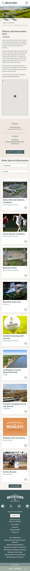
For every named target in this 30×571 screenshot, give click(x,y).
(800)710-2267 (15, 140)
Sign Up (15, 516)
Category (7, 165)
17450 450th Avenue (15, 127)
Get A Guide (15, 569)
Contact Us (15, 532)
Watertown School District (15, 545)
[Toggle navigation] (26, 3)
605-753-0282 (15, 524)
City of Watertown (15, 537)
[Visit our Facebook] (2, 506)
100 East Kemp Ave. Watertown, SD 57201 (15, 520)
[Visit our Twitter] (11, 506)
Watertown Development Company (15, 550)
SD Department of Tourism (15, 557)
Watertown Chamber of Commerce (15, 547)
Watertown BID (15, 530)
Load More (15, 486)
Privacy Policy (15, 565)
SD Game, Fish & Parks (14, 552)
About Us (15, 527)
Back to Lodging (15, 152)
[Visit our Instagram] (19, 506)
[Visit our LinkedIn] (27, 506)
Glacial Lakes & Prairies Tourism (15, 554)
